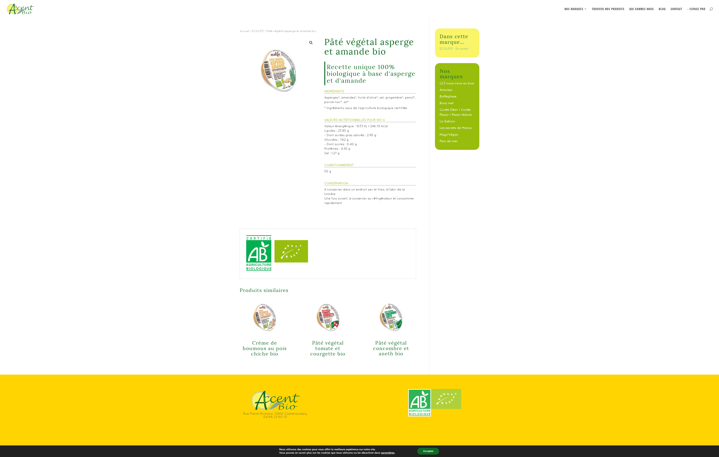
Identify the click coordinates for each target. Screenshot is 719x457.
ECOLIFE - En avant (454, 48)
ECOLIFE (258, 31)
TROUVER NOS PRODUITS (608, 9)
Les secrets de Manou (456, 127)
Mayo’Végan (449, 134)
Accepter (428, 451)
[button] (311, 42)
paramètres (388, 453)
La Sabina (447, 121)
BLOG (662, 9)
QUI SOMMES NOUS (641, 9)
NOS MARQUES (574, 9)
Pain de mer (449, 141)
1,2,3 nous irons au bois (457, 83)
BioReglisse (448, 96)
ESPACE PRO (696, 9)
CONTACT (676, 9)
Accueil (244, 31)
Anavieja (446, 89)
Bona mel (446, 103)
